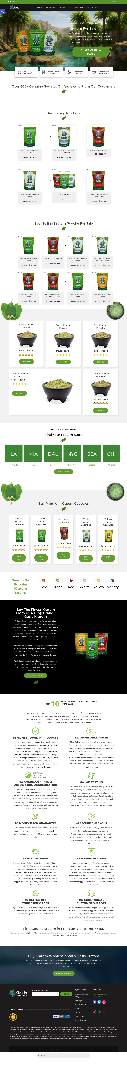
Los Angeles (13, 465)
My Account (115, 2)
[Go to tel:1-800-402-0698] (105, 996)
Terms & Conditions (64, 1049)
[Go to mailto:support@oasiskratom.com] (105, 994)
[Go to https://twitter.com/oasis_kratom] (11, 2)
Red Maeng (92, 745)
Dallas (52, 465)
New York (72, 465)
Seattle (92, 465)
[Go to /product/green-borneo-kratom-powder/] (99, 1012)
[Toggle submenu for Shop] (41, 7)
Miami (33, 465)
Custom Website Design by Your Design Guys (83, 1049)
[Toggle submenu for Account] (92, 7)
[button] (18, 2)
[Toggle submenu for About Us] (57, 7)
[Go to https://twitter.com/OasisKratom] (99, 1002)
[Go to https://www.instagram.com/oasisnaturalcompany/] (104, 1002)
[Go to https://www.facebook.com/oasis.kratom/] (8, 2)
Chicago (111, 465)
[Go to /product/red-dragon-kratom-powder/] (104, 1012)
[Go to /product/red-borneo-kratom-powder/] (95, 1012)
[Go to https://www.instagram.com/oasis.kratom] (13, 2)
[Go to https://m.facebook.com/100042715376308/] (95, 1002)
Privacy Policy (52, 1049)
